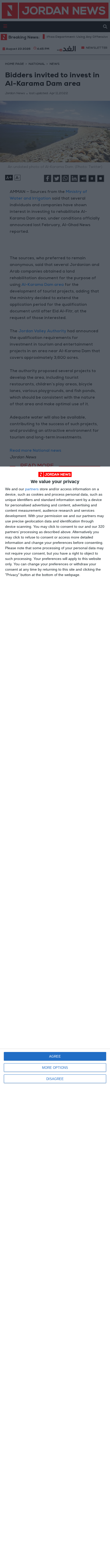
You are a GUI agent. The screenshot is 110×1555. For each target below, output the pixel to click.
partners (32, 489)
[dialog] (55, 1011)
